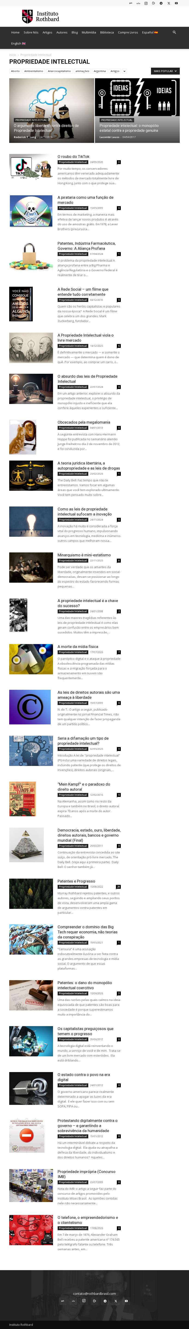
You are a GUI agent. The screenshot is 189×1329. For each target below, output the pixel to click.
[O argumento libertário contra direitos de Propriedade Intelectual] (51, 111)
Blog (75, 32)
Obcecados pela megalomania (84, 422)
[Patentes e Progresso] (31, 894)
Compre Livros (128, 32)
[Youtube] (176, 3)
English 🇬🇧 (18, 43)
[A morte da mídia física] (31, 659)
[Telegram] (161, 3)
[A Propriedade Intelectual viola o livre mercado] (31, 348)
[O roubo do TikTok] (31, 167)
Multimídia (89, 32)
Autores (62, 32)
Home (15, 32)
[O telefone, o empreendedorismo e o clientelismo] (31, 1230)
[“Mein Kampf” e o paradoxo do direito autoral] (31, 799)
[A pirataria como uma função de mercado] (31, 211)
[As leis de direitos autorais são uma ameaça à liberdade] (31, 707)
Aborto (15, 71)
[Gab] (130, 3)
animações (82, 71)
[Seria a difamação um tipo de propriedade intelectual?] (31, 751)
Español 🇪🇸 (150, 32)
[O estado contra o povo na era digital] (31, 1088)
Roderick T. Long (25, 137)
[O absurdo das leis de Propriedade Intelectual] (31, 389)
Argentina (100, 71)
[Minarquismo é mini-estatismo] (31, 567)
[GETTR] (138, 3)
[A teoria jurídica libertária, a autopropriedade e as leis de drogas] (31, 476)
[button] (174, 32)
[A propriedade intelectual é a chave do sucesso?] (31, 615)
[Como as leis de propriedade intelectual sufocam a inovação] (31, 521)
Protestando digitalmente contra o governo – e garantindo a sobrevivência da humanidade (88, 1125)
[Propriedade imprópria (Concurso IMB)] (31, 1185)
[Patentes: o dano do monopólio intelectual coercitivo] (31, 995)
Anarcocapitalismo (59, 71)
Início (12, 55)
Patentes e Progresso (76, 881)
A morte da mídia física (78, 646)
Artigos (47, 32)
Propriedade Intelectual (31, 120)
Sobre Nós (31, 32)
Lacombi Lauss (109, 137)
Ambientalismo (33, 71)
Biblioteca (107, 32)
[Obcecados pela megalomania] (31, 437)
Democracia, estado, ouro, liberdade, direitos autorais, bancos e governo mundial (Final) (89, 835)
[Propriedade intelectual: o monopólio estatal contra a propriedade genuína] (137, 97)
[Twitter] (168, 3)
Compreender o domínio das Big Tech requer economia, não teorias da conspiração (88, 932)
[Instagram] (145, 3)
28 (118, 886)
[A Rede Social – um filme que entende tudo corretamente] (31, 304)
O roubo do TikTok (73, 156)
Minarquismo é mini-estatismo (84, 555)
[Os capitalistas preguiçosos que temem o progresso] (31, 1041)
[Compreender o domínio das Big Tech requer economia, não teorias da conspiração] (31, 939)
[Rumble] (153, 3)
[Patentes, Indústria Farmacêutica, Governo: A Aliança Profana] (31, 256)
